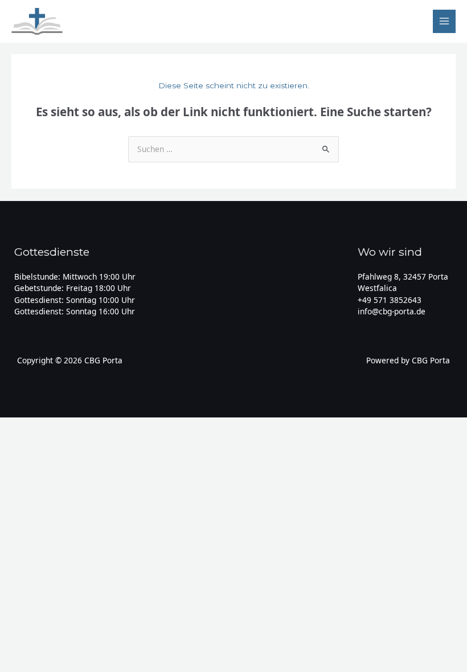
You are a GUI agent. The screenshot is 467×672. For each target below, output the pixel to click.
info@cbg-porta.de (391, 311)
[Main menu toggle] (444, 21)
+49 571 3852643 (389, 299)
